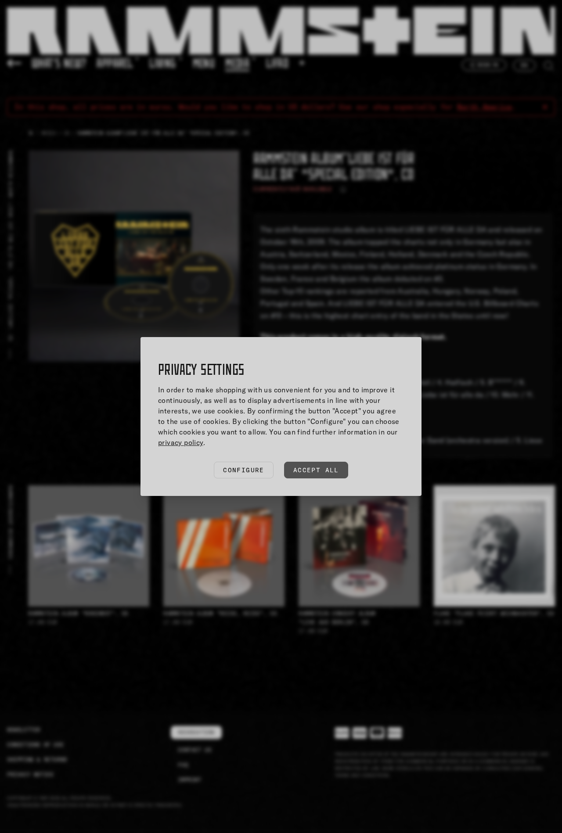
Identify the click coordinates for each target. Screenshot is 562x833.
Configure (243, 470)
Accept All (316, 470)
